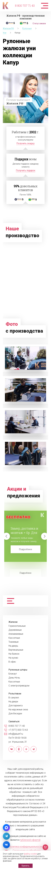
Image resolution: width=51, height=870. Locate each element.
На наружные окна (18, 709)
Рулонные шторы (17, 670)
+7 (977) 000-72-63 (18, 730)
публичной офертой (30, 840)
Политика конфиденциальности (25, 846)
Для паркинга (15, 705)
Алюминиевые (15, 634)
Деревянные (15, 630)
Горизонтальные (17, 626)
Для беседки (15, 713)
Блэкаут (12, 674)
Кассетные (14, 638)
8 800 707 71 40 (25, 5)
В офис (12, 662)
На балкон (13, 654)
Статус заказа (39, 23)
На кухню (13, 658)
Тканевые (13, 642)
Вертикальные (15, 650)
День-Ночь (14, 678)
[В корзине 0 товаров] (45, 847)
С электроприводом (18, 686)
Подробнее (25, 549)
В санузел (13, 698)
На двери (13, 701)
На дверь (13, 646)
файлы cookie (30, 854)
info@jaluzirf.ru (15, 734)
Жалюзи (12, 622)
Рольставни (14, 694)
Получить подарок (25, 170)
